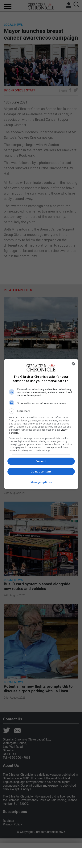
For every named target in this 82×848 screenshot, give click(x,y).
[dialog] (41, 424)
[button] (41, 411)
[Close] (73, 364)
